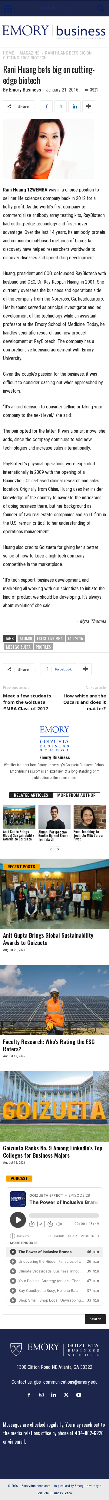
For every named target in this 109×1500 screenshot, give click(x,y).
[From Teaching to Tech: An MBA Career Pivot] (90, 817)
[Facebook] (47, 106)
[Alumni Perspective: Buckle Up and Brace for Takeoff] (54, 817)
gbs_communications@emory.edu (65, 1382)
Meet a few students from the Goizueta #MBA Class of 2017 (27, 702)
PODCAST (19, 1178)
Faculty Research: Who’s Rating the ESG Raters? (49, 1045)
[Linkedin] (74, 106)
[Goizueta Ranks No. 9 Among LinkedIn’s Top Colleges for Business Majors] (54, 1106)
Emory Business (25, 90)
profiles (43, 647)
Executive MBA (50, 638)
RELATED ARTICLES (31, 795)
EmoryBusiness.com (35, 1486)
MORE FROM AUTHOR (76, 795)
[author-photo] (54, 736)
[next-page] (58, 849)
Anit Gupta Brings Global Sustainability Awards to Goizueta (18, 835)
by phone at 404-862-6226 (78, 1433)
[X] (60, 106)
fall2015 (75, 638)
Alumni (26, 638)
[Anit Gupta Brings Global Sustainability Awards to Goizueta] (19, 817)
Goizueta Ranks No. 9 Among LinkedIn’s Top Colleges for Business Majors (52, 1151)
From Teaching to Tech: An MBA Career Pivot (89, 835)
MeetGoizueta (18, 647)
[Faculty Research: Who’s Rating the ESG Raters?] (54, 1000)
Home (8, 53)
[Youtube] (79, 1395)
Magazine (29, 53)
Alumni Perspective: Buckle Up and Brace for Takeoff (53, 836)
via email (16, 1441)
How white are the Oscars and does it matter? (84, 702)
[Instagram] (43, 1395)
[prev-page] (51, 849)
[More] (88, 106)
